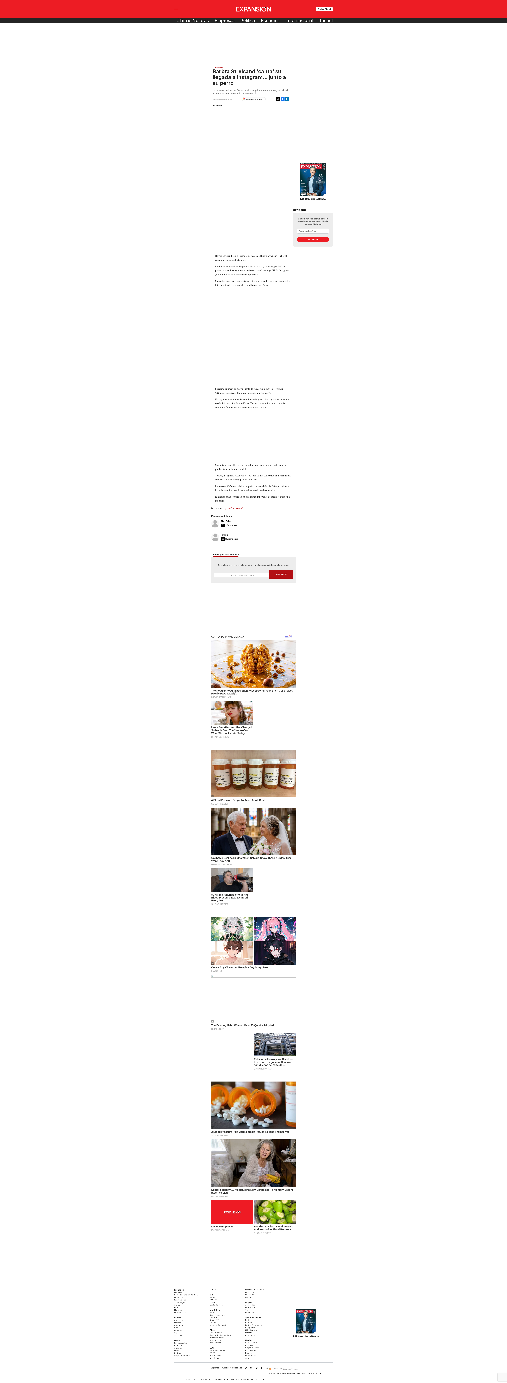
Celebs (213, 1302)
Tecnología (330, 20)
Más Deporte (251, 1330)
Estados (178, 1330)
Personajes (250, 1350)
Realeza (178, 1345)
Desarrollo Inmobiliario (220, 1335)
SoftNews (238, 508)
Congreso (179, 1325)
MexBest (249, 1340)
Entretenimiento (217, 1315)
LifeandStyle (180, 1313)
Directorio (261, 1379)
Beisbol (249, 1323)
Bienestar (249, 1353)
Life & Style (215, 1310)
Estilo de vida (216, 1305)
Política (247, 20)
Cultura (213, 1290)
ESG (176, 1308)
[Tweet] (278, 99)
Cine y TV (214, 1320)
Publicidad (191, 1379)
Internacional (300, 20)
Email (241, 575)
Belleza (177, 1353)
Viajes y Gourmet (182, 1356)
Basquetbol (250, 1328)
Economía (271, 20)
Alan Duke (226, 521)
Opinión (178, 1333)
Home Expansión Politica (186, 1295)
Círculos (178, 1348)
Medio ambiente (217, 1350)
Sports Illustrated (253, 1317)
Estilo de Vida (252, 1355)
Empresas (225, 20)
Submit (281, 574)
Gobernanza (215, 1355)
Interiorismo (215, 1343)
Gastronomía (251, 1343)
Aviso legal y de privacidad (225, 1379)
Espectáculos (180, 1343)
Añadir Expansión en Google (255, 99)
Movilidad (214, 1358)
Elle (211, 1294)
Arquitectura (215, 1340)
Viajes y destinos (253, 1348)
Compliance (204, 1379)
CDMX (177, 1328)
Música (213, 1323)
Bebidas (249, 1345)
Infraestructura (217, 1338)
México (177, 1323)
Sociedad (178, 1335)
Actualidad (250, 1305)
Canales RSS (247, 1379)
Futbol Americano (253, 1325)
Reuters (224, 534)
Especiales (250, 1312)
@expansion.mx (257, 1368)
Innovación (250, 1292)
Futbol (248, 1320)
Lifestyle (249, 1333)
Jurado (248, 1358)
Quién (177, 1340)
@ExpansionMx (231, 525)
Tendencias (218, 67)
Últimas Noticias (192, 20)
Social (213, 1353)
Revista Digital (324, 9)
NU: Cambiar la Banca (313, 198)
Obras (177, 1305)
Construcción (216, 1333)
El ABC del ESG (252, 1295)
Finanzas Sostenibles (255, 1290)
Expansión (179, 1289)
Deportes (214, 1317)
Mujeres (178, 1310)
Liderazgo (250, 1307)
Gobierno (178, 1320)
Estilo (229, 508)
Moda (177, 1351)
